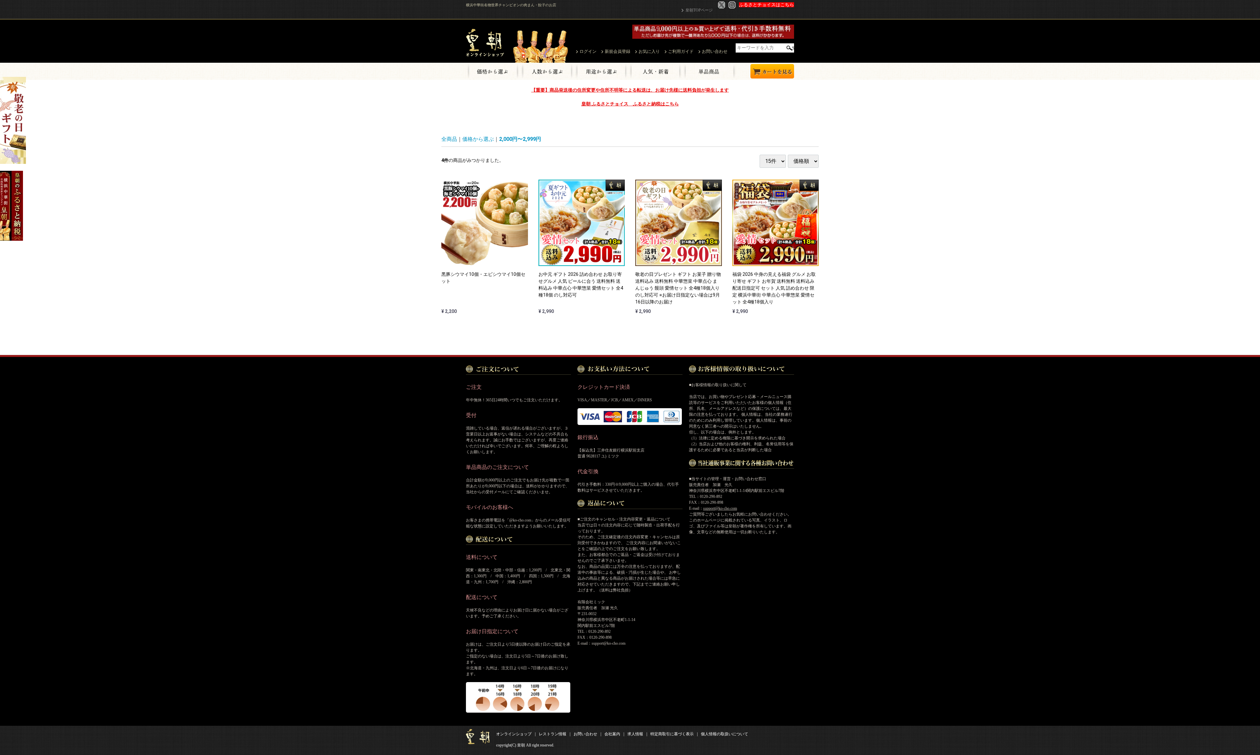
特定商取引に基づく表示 (672, 733)
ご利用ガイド (681, 51)
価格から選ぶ (478, 139)
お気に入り (649, 51)
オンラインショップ (514, 733)
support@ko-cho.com (720, 508)
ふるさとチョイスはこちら (766, 4)
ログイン (588, 51)
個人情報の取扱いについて (724, 733)
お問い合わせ (714, 51)
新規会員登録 (617, 51)
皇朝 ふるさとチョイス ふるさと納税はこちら (630, 103)
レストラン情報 (552, 733)
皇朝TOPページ (699, 10)
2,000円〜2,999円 (520, 139)
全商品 (449, 139)
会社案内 (612, 733)
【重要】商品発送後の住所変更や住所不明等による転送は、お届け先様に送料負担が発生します (630, 90)
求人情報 (635, 733)
